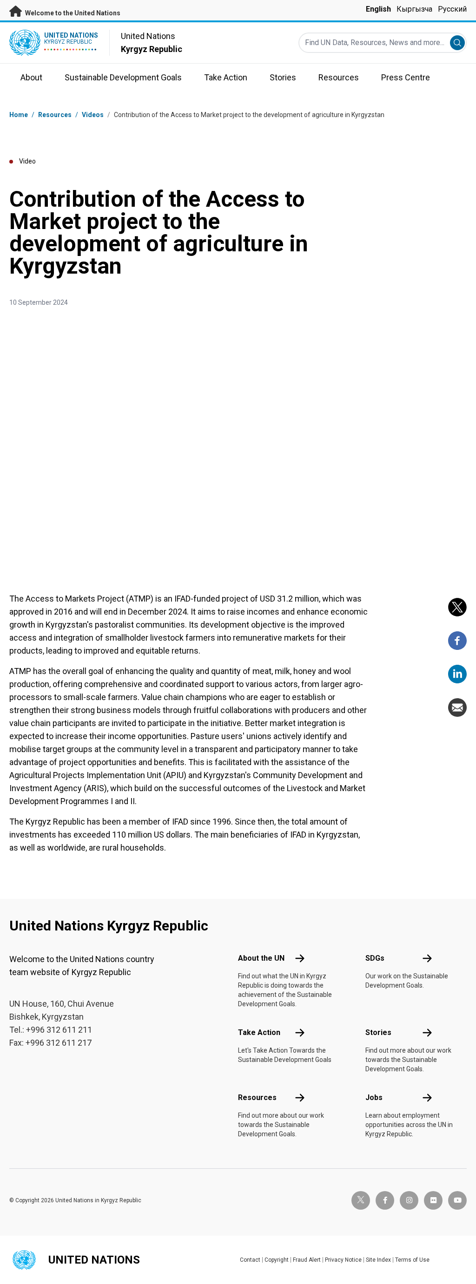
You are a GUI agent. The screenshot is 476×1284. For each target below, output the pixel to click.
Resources (257, 1097)
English (378, 9)
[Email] (457, 707)
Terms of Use (412, 1260)
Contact (250, 1260)
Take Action (259, 1032)
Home (18, 114)
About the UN (261, 958)
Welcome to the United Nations (72, 13)
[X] (457, 607)
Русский (452, 9)
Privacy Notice (343, 1260)
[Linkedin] (457, 674)
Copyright (276, 1260)
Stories (378, 1032)
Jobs (374, 1097)
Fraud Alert (307, 1260)
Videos (93, 114)
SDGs (374, 958)
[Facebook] (457, 640)
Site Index (378, 1260)
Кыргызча (414, 9)
